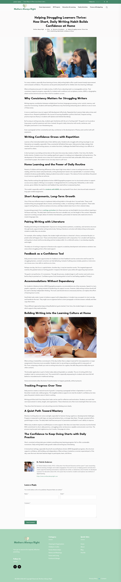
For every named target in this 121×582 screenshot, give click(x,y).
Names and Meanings (55, 552)
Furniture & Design (54, 558)
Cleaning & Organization (56, 544)
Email (62, 494)
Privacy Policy (93, 578)
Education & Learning (69, 7)
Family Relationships (55, 550)
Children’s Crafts (54, 547)
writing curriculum (49, 210)
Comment (27, 503)
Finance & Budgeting (96, 7)
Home (82, 544)
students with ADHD (52, 189)
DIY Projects (56, 7)
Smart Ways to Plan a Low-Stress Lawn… (34, 1)
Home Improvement (45, 7)
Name (26, 494)
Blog (82, 550)
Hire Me (83, 552)
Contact (103, 578)
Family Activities (83, 7)
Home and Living (54, 555)
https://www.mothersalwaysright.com (47, 476)
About (83, 547)
